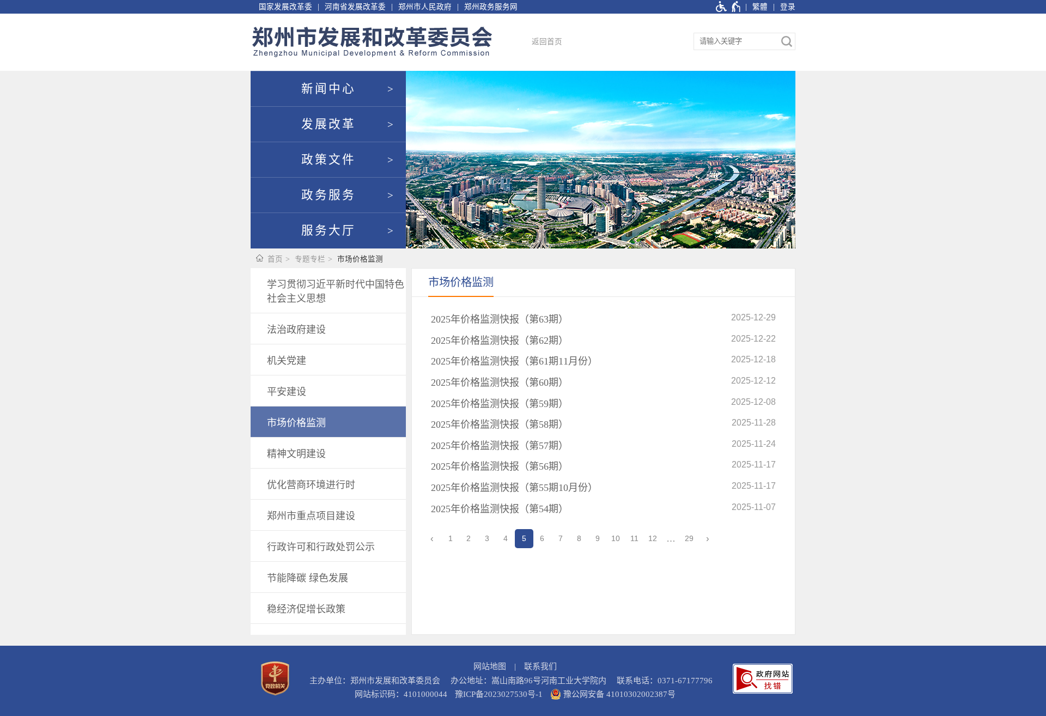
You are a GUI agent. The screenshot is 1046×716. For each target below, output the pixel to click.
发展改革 (328, 124)
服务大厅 (328, 230)
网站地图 (489, 666)
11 (634, 539)
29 (689, 539)
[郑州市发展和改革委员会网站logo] (372, 42)
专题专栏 (310, 259)
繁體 (760, 7)
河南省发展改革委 (355, 7)
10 (615, 539)
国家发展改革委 (285, 7)
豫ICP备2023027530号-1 (499, 694)
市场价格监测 (360, 259)
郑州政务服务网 (491, 7)
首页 (275, 259)
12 (652, 539)
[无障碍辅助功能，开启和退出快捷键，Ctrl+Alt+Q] (729, 7)
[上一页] (432, 538)
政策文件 (328, 159)
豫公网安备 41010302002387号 (618, 694)
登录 (787, 7)
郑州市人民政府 (425, 7)
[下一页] (707, 538)
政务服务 (328, 195)
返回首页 (547, 42)
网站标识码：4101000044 (401, 694)
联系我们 (540, 666)
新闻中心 (328, 88)
